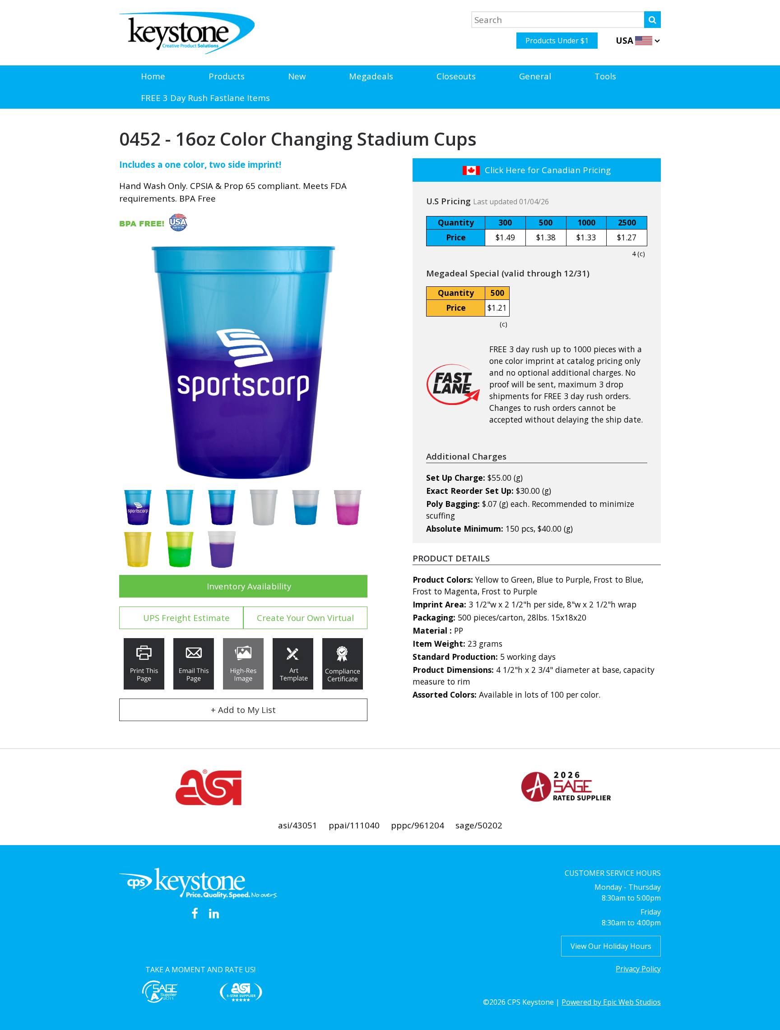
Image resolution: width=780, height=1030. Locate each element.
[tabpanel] (243, 363)
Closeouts (456, 76)
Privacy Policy (638, 969)
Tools (605, 76)
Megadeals (371, 76)
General (535, 76)
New (297, 76)
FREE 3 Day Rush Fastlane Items (205, 97)
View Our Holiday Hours (611, 946)
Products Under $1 (557, 41)
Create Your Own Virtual (305, 617)
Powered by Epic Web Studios (611, 1002)
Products (227, 76)
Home (153, 76)
